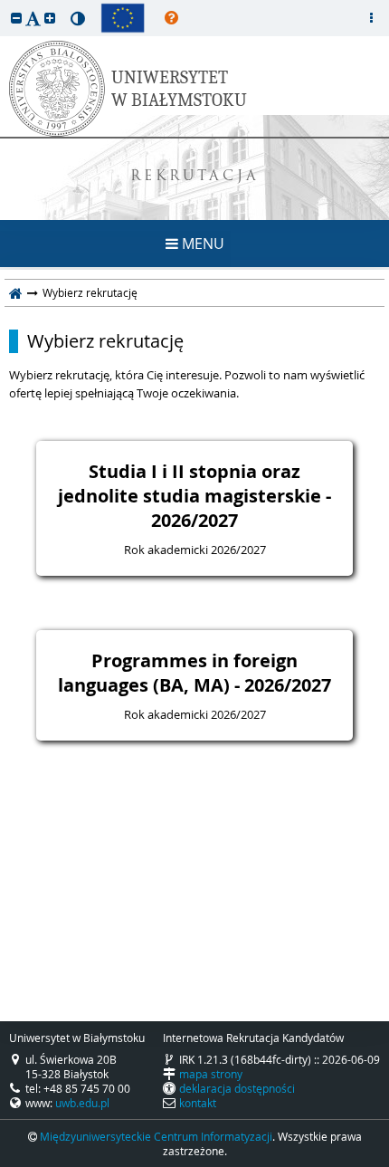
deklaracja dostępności (237, 1088)
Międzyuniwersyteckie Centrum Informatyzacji (156, 1136)
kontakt (197, 1102)
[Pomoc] (171, 18)
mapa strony (210, 1074)
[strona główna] (16, 292)
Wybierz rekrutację (105, 341)
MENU (201, 243)
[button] (16, 17)
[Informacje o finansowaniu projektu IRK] (122, 18)
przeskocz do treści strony (4, 4)
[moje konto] (371, 18)
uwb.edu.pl (82, 1102)
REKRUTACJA (195, 177)
